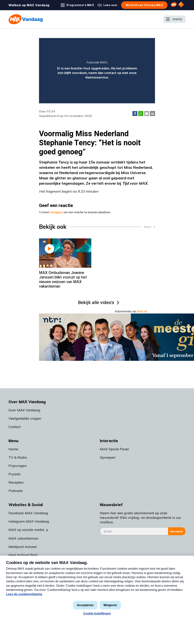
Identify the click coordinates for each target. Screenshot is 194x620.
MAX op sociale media (26, 529)
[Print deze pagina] (152, 113)
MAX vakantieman (23, 538)
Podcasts (16, 491)
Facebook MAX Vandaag (28, 513)
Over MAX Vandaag (24, 410)
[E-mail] (146, 113)
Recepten (16, 482)
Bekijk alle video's (96, 302)
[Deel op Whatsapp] (140, 113)
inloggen (56, 212)
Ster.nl (142, 311)
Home (13, 449)
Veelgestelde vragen (25, 418)
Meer (148, 227)
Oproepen (107, 457)
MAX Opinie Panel (114, 449)
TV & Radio (18, 457)
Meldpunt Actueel (23, 547)
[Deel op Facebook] (134, 113)
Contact (15, 427)
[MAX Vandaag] (26, 19)
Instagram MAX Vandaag (29, 521)
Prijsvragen (18, 466)
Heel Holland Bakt (23, 555)
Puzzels (15, 474)
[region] (97, 70)
